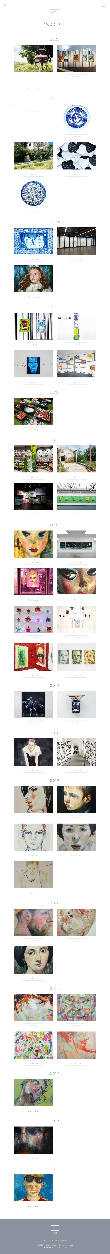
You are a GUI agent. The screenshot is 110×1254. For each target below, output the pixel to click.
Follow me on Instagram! (55, 1241)
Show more (33, 89)
